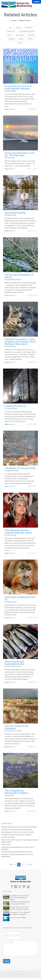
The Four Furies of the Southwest (16, 727)
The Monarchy (6, 844)
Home (14, 20)
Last (30, 864)
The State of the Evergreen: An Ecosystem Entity (16, 829)
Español (31, 35)
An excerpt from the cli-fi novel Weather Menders (18, 87)
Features (28, 27)
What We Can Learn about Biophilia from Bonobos (17, 852)
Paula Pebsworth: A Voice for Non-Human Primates (17, 832)
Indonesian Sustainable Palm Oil (20, 598)
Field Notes (20, 35)
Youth (9, 35)
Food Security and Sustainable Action (15, 662)
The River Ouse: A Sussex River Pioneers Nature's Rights (19, 827)
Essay (21, 39)
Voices (18, 27)
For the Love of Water (8, 837)
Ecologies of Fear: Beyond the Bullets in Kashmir (16, 835)
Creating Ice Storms (15, 406)
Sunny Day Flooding (15, 212)
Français (11, 39)
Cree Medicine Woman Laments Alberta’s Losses (18, 531)
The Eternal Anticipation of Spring (19, 276)
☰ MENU (36, 2)
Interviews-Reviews (27, 31)
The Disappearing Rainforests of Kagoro (16, 791)
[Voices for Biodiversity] (20, 879)
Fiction (30, 39)
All (10, 27)
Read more (9, 109)
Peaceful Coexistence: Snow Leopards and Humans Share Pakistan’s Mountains (20, 341)
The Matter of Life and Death (20, 468)
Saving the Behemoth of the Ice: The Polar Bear (20, 154)
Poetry (20, 43)
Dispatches (11, 31)
